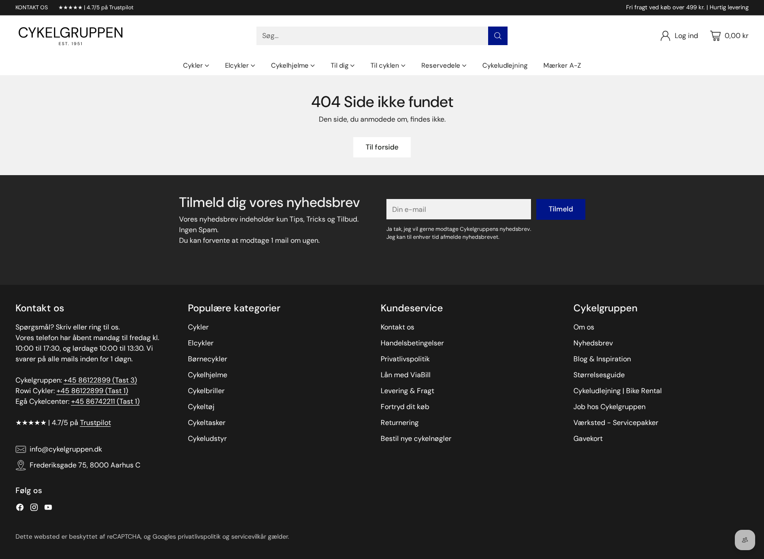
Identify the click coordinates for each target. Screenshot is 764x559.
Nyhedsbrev (593, 343)
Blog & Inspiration (602, 359)
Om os (583, 327)
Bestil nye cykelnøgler (416, 438)
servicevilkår (248, 536)
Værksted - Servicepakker (615, 422)
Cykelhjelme (207, 374)
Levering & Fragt (407, 390)
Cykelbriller (206, 390)
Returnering (400, 422)
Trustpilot (95, 422)
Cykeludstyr (207, 438)
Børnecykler (207, 359)
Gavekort (588, 438)
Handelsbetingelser (412, 343)
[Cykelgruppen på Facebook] (20, 509)
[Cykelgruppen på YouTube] (48, 509)
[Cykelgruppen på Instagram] (34, 509)
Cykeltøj (201, 406)
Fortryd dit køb (405, 406)
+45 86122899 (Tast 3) (100, 380)
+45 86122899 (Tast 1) (92, 390)
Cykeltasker (206, 422)
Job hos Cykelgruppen (609, 406)
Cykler (198, 327)
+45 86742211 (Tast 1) (105, 401)
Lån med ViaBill (406, 374)
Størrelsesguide (599, 374)
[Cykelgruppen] (70, 36)
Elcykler (201, 343)
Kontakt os (397, 327)
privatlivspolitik (199, 536)
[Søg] (498, 36)
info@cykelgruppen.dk (66, 449)
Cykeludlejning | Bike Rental (617, 390)
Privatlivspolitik (405, 359)
